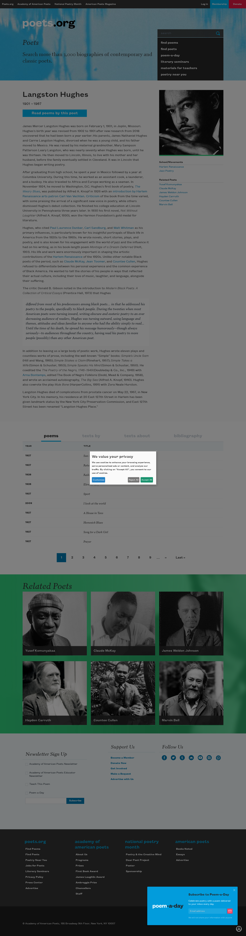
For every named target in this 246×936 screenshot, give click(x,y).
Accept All (146, 480)
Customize (98, 480)
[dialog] (123, 468)
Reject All (133, 480)
